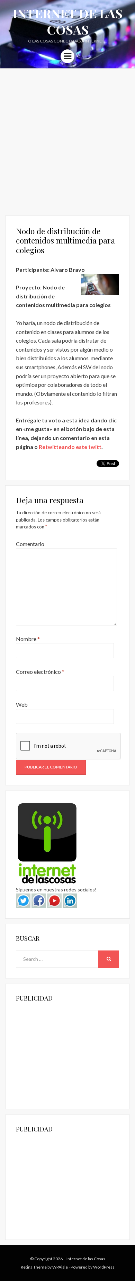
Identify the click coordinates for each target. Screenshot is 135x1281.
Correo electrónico (40, 671)
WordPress (104, 1267)
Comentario (30, 544)
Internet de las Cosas (68, 21)
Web (22, 704)
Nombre (28, 638)
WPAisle (60, 1267)
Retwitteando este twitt (70, 446)
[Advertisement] (67, 139)
